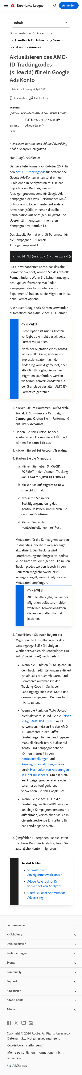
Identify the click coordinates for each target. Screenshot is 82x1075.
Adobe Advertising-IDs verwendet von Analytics (44, 883)
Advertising (44, 33)
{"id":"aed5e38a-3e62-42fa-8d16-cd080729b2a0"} (38, 113)
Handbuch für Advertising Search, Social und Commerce (36, 43)
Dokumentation (20, 33)
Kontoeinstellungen (35, 758)
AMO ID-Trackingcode (30, 172)
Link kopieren (41, 98)
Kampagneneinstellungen (39, 764)
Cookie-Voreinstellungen (24, 1045)
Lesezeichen (20, 98)
